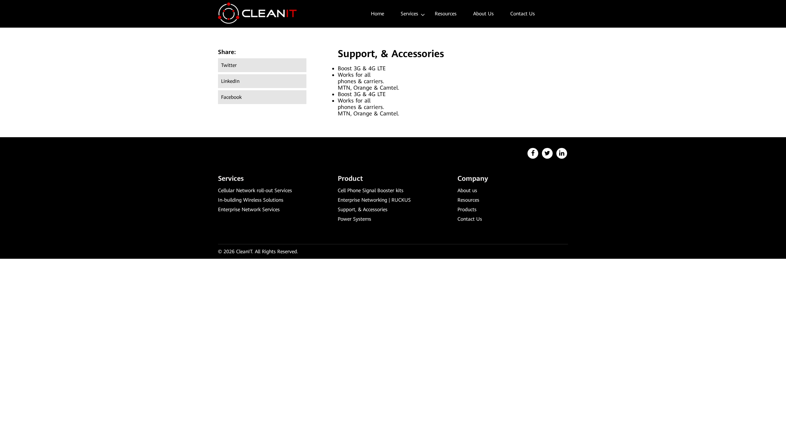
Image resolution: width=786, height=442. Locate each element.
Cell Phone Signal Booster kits (370, 190)
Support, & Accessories (362, 209)
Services (409, 14)
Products (467, 209)
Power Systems (354, 219)
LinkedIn (230, 81)
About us (483, 14)
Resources (446, 14)
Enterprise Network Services (249, 209)
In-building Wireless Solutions (250, 200)
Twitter (229, 65)
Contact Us (522, 14)
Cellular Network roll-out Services (255, 190)
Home (377, 14)
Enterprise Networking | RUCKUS (374, 200)
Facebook (231, 97)
